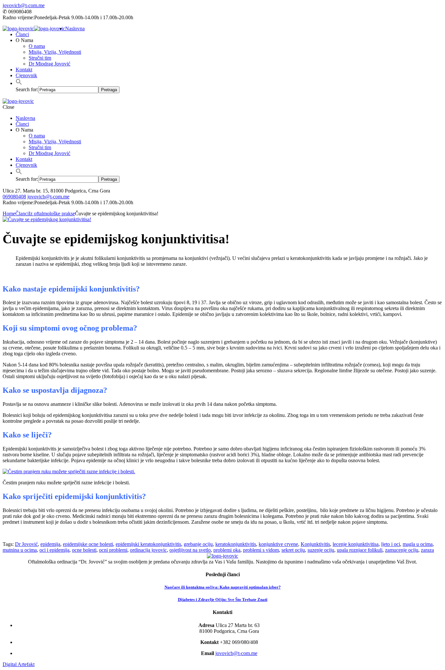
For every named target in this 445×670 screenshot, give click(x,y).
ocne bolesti (84, 550)
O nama (37, 46)
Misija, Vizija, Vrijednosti (55, 52)
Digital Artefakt (19, 664)
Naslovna (75, 28)
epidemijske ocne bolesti (88, 544)
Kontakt (24, 69)
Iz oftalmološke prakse (52, 213)
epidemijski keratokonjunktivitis (148, 544)
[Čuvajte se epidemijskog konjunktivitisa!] (47, 219)
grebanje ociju (198, 544)
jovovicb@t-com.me (24, 5)
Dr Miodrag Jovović (49, 63)
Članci (22, 34)
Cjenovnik (26, 75)
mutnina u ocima (20, 550)
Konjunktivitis (315, 544)
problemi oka (226, 550)
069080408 (14, 196)
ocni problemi (113, 550)
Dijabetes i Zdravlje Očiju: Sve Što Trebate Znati (222, 599)
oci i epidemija (54, 550)
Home (9, 213)
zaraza (427, 550)
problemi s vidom (261, 550)
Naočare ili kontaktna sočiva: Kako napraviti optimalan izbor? (223, 587)
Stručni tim (40, 58)
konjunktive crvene (278, 544)
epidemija (50, 544)
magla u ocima (418, 544)
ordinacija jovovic (148, 550)
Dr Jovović (26, 544)
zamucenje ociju (401, 550)
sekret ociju (293, 550)
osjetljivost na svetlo (190, 550)
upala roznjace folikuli (359, 550)
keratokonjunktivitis (235, 544)
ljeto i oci (390, 544)
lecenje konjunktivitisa (356, 544)
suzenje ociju (321, 550)
